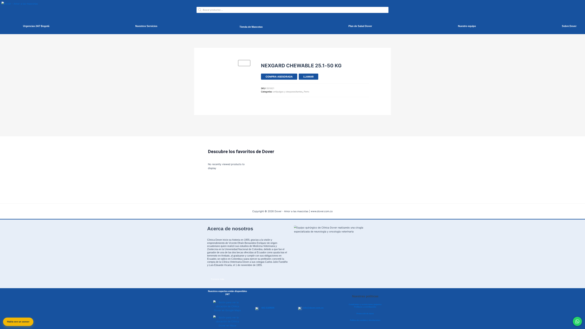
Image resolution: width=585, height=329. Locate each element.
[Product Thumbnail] (244, 63)
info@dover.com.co (313, 307)
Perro (306, 91)
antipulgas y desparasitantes (288, 91)
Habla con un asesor (18, 321)
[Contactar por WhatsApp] (577, 321)
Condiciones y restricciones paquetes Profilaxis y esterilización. (365, 305)
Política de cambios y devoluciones (365, 320)
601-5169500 (267, 307)
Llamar (308, 76)
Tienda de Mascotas (251, 27)
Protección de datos (365, 314)
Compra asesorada (279, 76)
